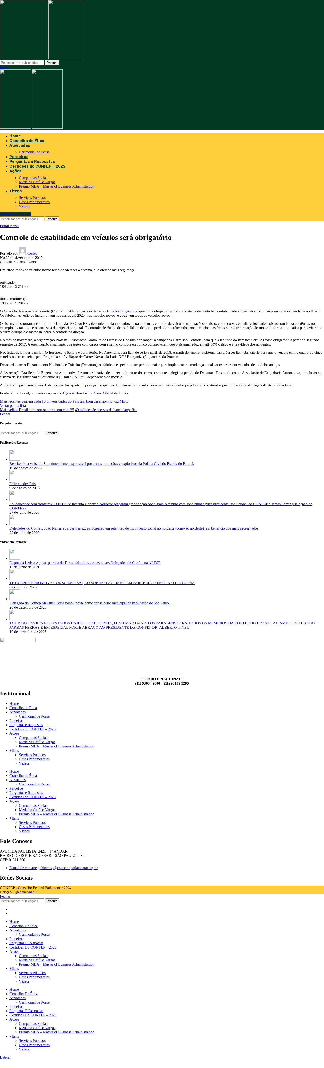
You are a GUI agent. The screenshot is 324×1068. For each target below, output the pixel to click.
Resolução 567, (126, 311)
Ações (14, 733)
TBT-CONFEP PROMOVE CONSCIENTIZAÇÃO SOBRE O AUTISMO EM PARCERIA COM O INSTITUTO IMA (102, 583)
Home (14, 703)
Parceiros (16, 721)
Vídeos (24, 206)
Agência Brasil (73, 393)
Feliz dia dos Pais (22, 484)
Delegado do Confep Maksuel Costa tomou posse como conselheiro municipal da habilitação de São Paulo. (89, 603)
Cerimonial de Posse (34, 152)
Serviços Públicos (32, 198)
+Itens (14, 750)
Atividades (17, 712)
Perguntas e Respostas (26, 725)
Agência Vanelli (25, 892)
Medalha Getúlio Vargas (37, 182)
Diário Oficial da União (110, 393)
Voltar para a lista (13, 405)
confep (32, 253)
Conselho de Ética (23, 708)
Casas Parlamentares (34, 202)
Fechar (5, 414)
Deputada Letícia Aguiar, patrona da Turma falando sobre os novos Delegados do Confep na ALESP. (85, 563)
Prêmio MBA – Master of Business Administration (56, 186)
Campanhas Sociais (33, 178)
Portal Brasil (9, 226)
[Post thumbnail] (14, 459)
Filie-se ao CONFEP (15, 214)
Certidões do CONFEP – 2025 (32, 729)
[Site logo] (24, 58)
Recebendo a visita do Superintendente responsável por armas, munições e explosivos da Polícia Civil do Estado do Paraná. (101, 464)
